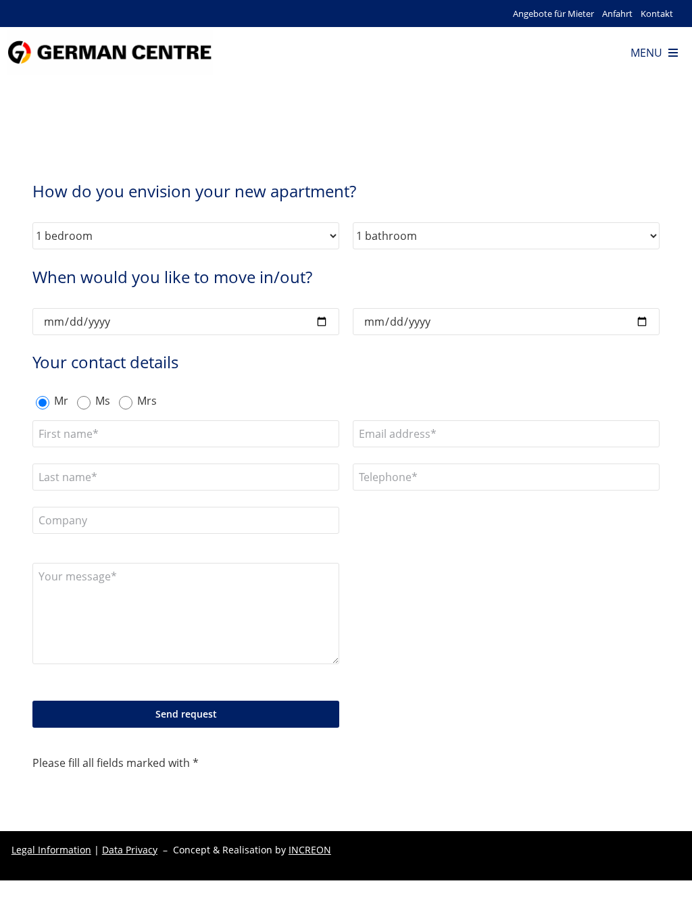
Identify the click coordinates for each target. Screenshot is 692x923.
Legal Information (51, 849)
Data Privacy (129, 849)
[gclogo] (109, 35)
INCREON (310, 849)
